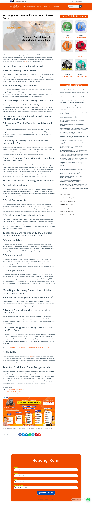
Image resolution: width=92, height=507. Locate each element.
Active (67, 55)
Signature (67, 74)
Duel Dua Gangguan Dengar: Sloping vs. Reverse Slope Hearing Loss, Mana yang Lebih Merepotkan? (74, 155)
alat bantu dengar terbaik (67, 215)
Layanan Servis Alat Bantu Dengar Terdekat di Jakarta (74, 90)
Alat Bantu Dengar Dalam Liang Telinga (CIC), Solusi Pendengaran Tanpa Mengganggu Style (73, 172)
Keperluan (17, 479)
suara (25, 62)
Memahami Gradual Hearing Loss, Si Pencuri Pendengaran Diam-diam (71, 146)
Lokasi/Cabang (18, 485)
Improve (81, 35)
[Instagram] (13, 1)
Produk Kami (46, 6)
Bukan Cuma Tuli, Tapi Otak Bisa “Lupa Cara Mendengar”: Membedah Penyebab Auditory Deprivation (71, 142)
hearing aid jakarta (65, 194)
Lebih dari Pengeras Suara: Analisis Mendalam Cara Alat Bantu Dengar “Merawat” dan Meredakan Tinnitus (74, 129)
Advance (81, 55)
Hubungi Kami (56, 6)
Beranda (23, 6)
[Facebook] (11, 1)
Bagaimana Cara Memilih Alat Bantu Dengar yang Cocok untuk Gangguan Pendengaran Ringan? (72, 101)
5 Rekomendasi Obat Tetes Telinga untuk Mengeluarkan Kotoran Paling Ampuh (70, 181)
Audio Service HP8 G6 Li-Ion (13, 392)
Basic (67, 35)
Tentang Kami (31, 6)
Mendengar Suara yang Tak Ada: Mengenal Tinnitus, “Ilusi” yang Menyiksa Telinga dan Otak (73, 151)
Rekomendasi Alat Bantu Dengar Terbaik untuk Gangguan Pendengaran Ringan (72, 116)
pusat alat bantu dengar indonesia (69, 198)
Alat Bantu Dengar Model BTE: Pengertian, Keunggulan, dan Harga (71, 177)
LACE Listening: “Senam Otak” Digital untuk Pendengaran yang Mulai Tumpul (71, 133)
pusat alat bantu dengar (66, 204)
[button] (20, 434)
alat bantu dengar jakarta (67, 208)
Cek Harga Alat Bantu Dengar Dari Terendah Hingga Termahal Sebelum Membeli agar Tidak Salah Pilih (73, 185)
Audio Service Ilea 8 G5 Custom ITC (15, 389)
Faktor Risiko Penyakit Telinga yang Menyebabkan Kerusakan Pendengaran (29, 347)
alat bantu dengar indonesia (67, 201)
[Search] (80, 6)
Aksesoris (80, 74)
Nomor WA (17, 473)
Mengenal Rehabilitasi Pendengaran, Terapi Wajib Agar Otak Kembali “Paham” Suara (74, 137)
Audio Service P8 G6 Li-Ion (13, 394)
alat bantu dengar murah (66, 211)
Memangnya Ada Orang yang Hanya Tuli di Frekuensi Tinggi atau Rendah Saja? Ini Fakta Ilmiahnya (73, 159)
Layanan (39, 6)
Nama (16, 467)
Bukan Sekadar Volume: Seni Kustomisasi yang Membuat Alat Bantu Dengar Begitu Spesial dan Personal (72, 164)
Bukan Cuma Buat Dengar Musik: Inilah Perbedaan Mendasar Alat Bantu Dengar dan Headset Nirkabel (73, 168)
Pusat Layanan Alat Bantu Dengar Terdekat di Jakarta (73, 105)
